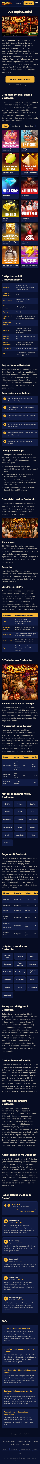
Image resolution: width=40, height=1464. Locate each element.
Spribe (20, 987)
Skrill (20, 812)
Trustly (20, 827)
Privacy (35, 1441)
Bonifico (7, 843)
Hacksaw (32, 964)
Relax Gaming (20, 964)
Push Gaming (20, 972)
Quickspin (20, 979)
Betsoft (7, 987)
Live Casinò (16, 126)
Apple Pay (20, 819)
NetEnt (32, 956)
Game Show (29, 126)
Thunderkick (32, 987)
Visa (32, 812)
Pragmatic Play (7, 956)
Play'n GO (20, 956)
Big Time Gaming (33, 972)
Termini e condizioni (23, 1441)
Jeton (33, 835)
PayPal (32, 804)
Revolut (7, 835)
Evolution (7, 964)
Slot (5, 126)
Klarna (32, 827)
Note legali (25, 1444)
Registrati (28, 3)
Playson (32, 979)
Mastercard (7, 819)
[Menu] (36, 3)
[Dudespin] (7, 3)
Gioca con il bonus (20, 79)
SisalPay (7, 804)
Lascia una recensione (26, 1211)
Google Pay (33, 819)
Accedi (18, 3)
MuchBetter (20, 835)
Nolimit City (7, 972)
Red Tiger (7, 979)
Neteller (7, 812)
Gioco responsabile (8, 1441)
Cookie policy (15, 1444)
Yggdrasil (7, 995)
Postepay (20, 804)
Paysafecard (7, 827)
